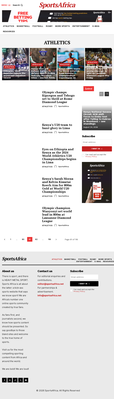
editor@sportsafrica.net (51, 283)
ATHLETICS (9, 67)
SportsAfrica (63, 106)
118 (49, 239)
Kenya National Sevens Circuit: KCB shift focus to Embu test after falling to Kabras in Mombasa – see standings (97, 117)
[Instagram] (9, 380)
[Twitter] (20, 380)
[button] (18, 5)
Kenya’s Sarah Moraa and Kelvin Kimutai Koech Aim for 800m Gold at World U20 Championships (57, 185)
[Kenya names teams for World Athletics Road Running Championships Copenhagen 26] (70, 64)
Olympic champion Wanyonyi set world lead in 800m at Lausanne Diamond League (57, 214)
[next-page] (56, 239)
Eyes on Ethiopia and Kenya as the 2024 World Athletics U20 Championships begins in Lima (59, 155)
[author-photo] (56, 106)
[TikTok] (15, 380)
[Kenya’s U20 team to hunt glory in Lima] (21, 128)
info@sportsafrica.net (49, 295)
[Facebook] (4, 380)
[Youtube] (26, 380)
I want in (95, 149)
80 (23, 239)
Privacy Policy (91, 157)
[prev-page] (4, 239)
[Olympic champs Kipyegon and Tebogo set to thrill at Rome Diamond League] (21, 99)
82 (36, 239)
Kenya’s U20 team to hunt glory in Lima (57, 126)
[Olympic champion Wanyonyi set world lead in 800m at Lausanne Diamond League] (21, 217)
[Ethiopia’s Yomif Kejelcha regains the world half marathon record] (15, 64)
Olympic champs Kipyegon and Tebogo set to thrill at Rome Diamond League (58, 97)
